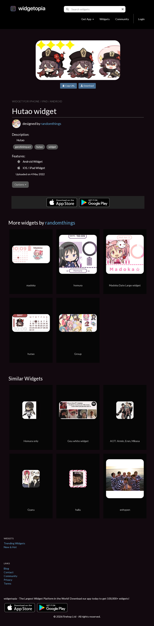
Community (122, 19)
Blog (6, 568)
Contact (9, 572)
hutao (39, 146)
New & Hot (10, 547)
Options (19, 184)
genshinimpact (23, 146)
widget (52, 146)
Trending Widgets (14, 543)
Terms (7, 583)
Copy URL (69, 85)
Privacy (8, 579)
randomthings (51, 123)
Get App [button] (86, 19)
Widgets (105, 19)
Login (141, 19)
